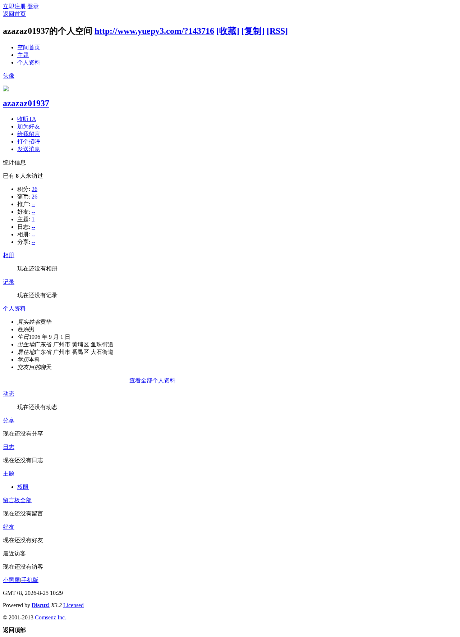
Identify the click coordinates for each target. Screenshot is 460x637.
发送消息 (28, 149)
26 (34, 189)
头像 (8, 76)
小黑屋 (11, 580)
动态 (8, 394)
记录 (8, 282)
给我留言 (28, 134)
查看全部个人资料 (152, 380)
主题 (23, 55)
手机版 (29, 580)
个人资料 (28, 62)
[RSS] (277, 31)
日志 (8, 447)
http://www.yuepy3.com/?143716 (154, 31)
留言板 (11, 500)
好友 (8, 527)
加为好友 (28, 126)
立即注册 (14, 6)
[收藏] (227, 31)
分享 (8, 420)
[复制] (253, 31)
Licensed (73, 605)
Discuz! (41, 605)
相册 (8, 255)
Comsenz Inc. (50, 617)
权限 (23, 487)
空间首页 (28, 47)
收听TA (26, 119)
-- (33, 204)
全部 (26, 500)
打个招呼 (28, 141)
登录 (33, 6)
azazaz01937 (26, 103)
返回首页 (14, 14)
